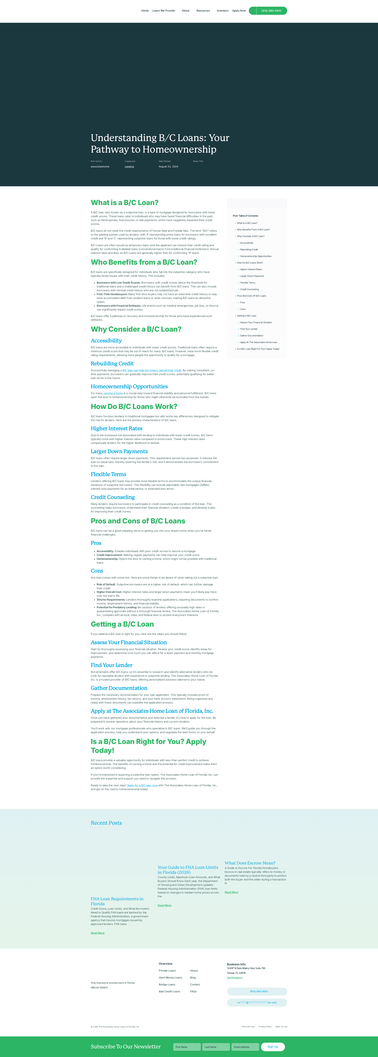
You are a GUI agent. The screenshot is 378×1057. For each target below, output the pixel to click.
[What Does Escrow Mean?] (256, 845)
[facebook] (199, 166)
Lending (129, 166)
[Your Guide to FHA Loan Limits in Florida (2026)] (189, 847)
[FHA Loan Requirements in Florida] (122, 863)
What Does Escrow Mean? (250, 863)
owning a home (113, 393)
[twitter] (214, 166)
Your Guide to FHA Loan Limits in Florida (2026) (188, 870)
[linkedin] (204, 166)
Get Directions (234, 977)
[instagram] (194, 166)
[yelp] (209, 166)
